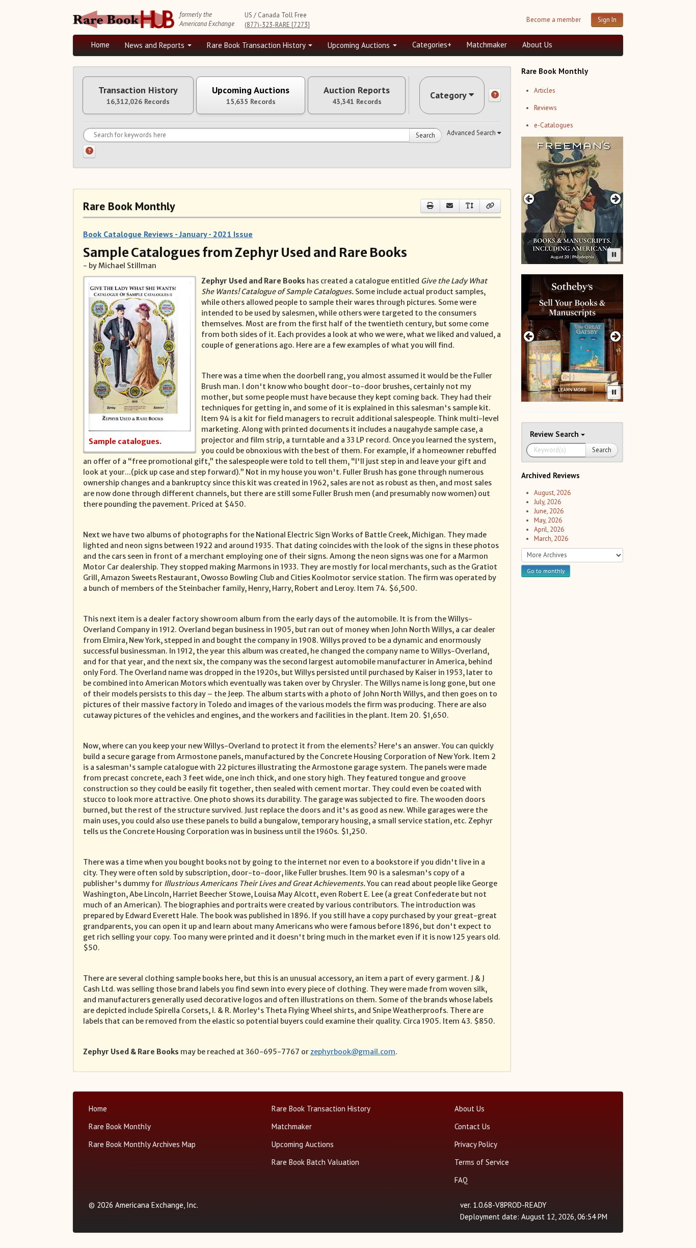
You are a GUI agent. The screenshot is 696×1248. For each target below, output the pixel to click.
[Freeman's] (572, 200)
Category (448, 95)
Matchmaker (487, 44)
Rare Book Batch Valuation (315, 1162)
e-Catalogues (553, 125)
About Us (537, 44)
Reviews (545, 107)
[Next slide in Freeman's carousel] (615, 198)
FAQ (461, 1180)
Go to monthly (546, 571)
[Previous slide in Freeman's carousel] (528, 198)
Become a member (553, 19)
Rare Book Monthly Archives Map (142, 1144)
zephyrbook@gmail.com (352, 1051)
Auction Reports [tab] (357, 95)
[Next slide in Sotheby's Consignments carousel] (615, 336)
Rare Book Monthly (120, 1126)
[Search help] (89, 151)
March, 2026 (551, 538)
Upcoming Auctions (360, 45)
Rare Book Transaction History (257, 45)
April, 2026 (549, 529)
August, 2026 (552, 492)
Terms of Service (481, 1162)
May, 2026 (548, 520)
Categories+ (431, 44)
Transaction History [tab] (138, 95)
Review (542, 434)
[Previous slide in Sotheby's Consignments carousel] (528, 336)
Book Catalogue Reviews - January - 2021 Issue (168, 234)
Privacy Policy (475, 1144)
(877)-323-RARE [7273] (277, 24)
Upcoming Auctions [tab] (250, 95)
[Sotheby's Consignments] (572, 338)
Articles (544, 90)
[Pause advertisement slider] (614, 255)
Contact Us (472, 1126)
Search (425, 135)
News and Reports (155, 45)
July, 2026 (547, 502)
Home (100, 44)
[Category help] (495, 95)
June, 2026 (549, 511)
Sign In (607, 19)
